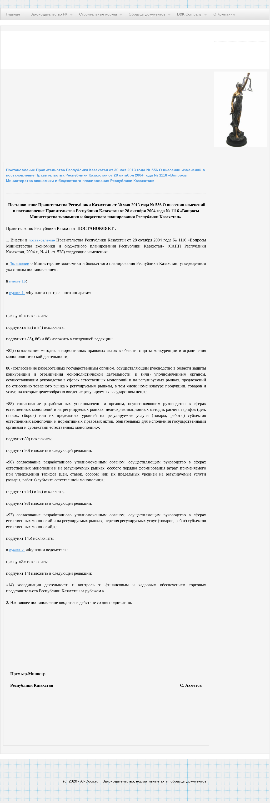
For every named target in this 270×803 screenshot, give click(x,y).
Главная (13, 14)
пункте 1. (17, 293)
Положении (19, 263)
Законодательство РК (49, 14)
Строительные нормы (98, 14)
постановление (42, 240)
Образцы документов (147, 14)
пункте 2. (17, 550)
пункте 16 (17, 281)
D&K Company (189, 14)
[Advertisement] (67, 114)
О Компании (224, 14)
